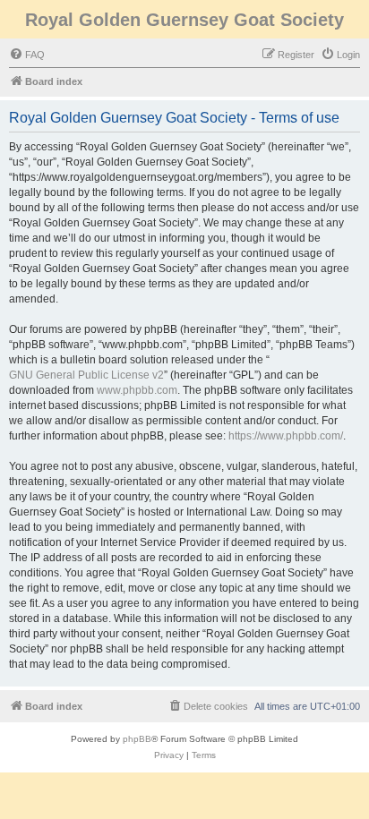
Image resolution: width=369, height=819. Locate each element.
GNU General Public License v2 (86, 375)
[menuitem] (27, 54)
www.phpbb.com (137, 390)
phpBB (137, 739)
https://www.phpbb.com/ (285, 436)
